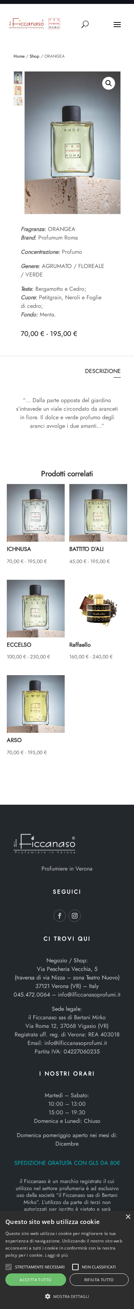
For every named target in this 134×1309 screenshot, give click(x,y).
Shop (34, 56)
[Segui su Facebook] (60, 916)
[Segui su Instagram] (75, 916)
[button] (108, 83)
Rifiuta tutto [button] (99, 1279)
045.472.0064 (32, 994)
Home (19, 56)
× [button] (127, 1217)
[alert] (67, 1260)
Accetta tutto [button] (35, 1279)
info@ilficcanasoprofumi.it (89, 994)
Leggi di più (56, 1255)
